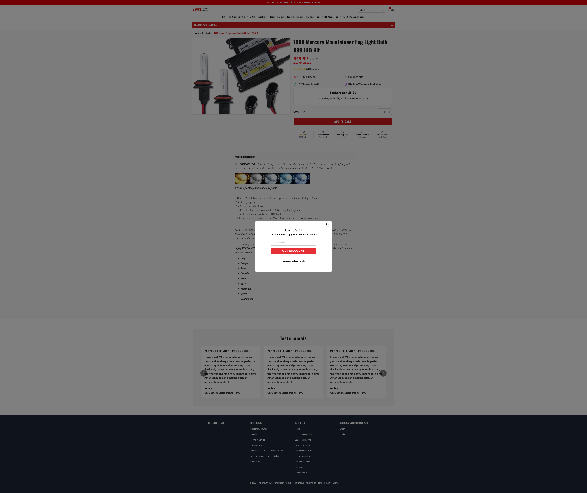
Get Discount (293, 251)
